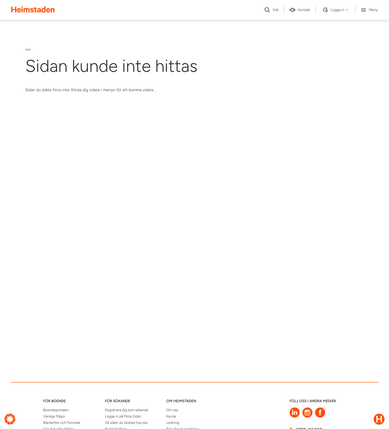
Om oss (172, 410)
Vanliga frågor (54, 416)
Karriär (171, 416)
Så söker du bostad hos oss (126, 422)
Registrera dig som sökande (126, 410)
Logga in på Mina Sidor (123, 416)
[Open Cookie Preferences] (10, 419)
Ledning (172, 422)
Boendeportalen (56, 410)
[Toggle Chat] (379, 419)
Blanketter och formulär (61, 422)
